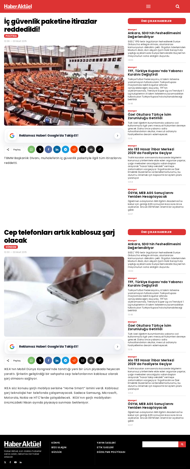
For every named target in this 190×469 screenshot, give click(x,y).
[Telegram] (65, 149)
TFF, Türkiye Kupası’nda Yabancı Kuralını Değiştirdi (155, 73)
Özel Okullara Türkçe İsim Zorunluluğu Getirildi (149, 116)
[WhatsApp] (31, 149)
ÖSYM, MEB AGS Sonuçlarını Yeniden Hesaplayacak (150, 195)
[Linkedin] (57, 149)
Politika (11, 35)
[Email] (82, 149)
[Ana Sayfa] (18, 6)
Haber (7, 451)
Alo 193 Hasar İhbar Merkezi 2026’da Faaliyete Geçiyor (151, 151)
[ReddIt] (74, 149)
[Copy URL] (99, 149)
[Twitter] (5, 462)
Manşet (132, 29)
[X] (40, 149)
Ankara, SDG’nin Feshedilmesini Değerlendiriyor (154, 35)
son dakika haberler (30, 451)
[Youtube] (15, 462)
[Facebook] (48, 149)
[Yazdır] (91, 149)
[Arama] (182, 444)
